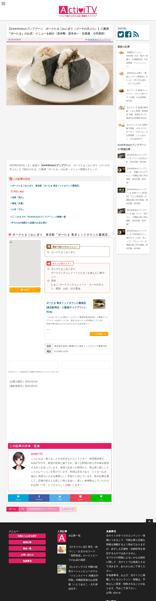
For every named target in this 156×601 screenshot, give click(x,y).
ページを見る (98, 334)
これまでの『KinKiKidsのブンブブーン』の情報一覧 (40, 217)
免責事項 (27, 561)
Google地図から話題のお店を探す (30, 223)
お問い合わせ (27, 554)
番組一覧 (27, 548)
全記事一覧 (74, 535)
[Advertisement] (33, 132)
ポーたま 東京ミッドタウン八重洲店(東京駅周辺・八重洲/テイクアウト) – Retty (66, 307)
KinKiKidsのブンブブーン (99, 40)
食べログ (25, 289)
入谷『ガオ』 (18, 209)
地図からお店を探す (27, 536)
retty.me (48, 329)
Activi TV (37, 453)
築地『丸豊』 (18, 203)
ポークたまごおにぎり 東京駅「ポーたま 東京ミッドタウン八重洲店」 (46, 186)
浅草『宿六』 (18, 197)
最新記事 (27, 542)
